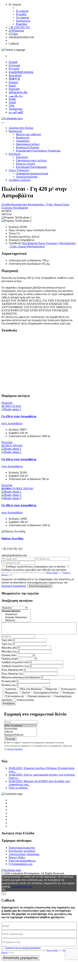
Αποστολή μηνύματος (40, 586)
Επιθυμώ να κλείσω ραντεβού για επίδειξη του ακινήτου (34, 569)
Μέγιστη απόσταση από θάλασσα (20, 677)
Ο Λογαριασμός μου (20, 863)
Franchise (21, 24)
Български (15, 75)
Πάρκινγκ (51, 688)
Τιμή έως (6, 643)
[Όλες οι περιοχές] (20, 725)
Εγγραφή (10, 738)
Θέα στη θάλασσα (30, 688)
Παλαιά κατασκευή (39, 696)
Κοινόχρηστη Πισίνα (46, 692)
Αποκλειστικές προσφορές (24, 854)
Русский (14, 68)
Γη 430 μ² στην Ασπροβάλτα (18, 416)
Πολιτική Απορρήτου (13, 585)
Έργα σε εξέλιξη (25, 163)
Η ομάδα (21, 14)
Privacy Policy (52, 572)
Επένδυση (14, 153)
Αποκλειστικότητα (26, 176)
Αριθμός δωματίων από (15, 662)
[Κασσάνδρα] (20, 728)
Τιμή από (6, 640)
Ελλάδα (6, 204)
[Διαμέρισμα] (16, 614)
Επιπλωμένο (68, 688)
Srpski (12, 102)
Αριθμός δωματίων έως (15, 665)
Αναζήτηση (9, 703)
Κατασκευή (15, 131)
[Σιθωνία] (20, 731)
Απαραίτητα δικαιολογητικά (32, 173)
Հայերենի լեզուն (21, 72)
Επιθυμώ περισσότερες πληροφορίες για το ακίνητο (35, 566)
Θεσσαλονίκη (19, 204)
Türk (11, 105)
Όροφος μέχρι (9, 658)
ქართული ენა (18, 92)
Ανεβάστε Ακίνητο (19, 179)
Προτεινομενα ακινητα (22, 847)
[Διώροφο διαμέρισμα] (16, 617)
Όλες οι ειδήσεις (18, 787)
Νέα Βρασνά (20, 207)
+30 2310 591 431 (19, 27)
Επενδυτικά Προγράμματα (31, 166)
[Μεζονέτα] (16, 620)
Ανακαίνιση (22, 140)
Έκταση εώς (8, 684)
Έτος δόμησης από (12, 669)
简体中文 (14, 78)
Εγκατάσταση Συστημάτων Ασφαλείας (38, 150)
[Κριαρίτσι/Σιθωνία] (20, 734)
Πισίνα (26, 692)
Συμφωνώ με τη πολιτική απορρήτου (22, 947)
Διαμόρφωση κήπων (28, 144)
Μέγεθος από (9, 647)
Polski (12, 99)
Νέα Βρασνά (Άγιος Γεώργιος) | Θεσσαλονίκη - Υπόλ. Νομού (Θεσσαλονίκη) (42, 245)
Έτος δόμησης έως (12, 673)
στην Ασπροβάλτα (11, 423)
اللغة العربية (16, 112)
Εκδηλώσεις (23, 20)
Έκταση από (8, 681)
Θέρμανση (11, 692)
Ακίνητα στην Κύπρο (21, 127)
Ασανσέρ (10, 688)
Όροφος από (8, 655)
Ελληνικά (14, 65)
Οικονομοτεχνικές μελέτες (31, 160)
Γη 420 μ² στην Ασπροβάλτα (18, 459)
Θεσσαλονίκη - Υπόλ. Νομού (45, 204)
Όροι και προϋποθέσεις (22, 860)
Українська (15, 108)
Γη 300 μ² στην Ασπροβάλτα (18, 505)
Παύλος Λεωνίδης (12, 538)
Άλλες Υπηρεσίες (19, 170)
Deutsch (13, 82)
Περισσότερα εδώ (21, 886)
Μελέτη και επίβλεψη (28, 134)
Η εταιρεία (22, 10)
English (13, 62)
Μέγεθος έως (9, 651)
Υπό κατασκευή (14, 696)
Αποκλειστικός (25, 699)
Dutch (12, 85)
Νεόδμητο (69, 692)
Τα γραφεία (22, 17)
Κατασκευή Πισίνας (27, 147)
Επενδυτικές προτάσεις (22, 850)
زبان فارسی (16, 95)
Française (14, 88)
